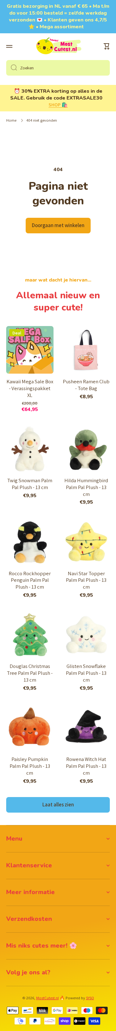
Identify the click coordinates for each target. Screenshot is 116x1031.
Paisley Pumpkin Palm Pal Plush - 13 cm (30, 766)
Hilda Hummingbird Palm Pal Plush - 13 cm (86, 487)
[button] (107, 46)
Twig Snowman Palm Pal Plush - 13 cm (29, 484)
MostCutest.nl (47, 998)
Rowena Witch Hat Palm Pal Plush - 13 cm (86, 766)
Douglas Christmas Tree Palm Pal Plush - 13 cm (30, 673)
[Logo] (58, 46)
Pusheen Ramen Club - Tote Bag (86, 385)
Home (11, 120)
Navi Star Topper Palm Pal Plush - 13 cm (86, 580)
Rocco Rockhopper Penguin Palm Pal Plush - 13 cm (30, 580)
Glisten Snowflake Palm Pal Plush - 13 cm (86, 673)
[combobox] (58, 68)
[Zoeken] (11, 68)
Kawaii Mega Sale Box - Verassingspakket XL (29, 388)
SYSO (90, 998)
